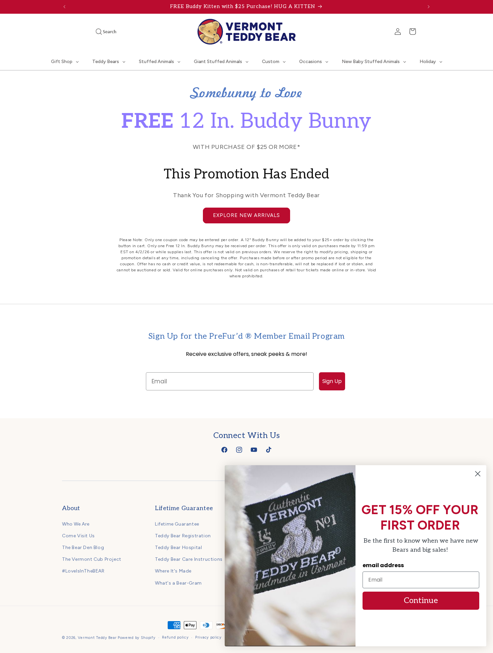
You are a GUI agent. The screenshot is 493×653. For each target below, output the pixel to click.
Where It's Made (173, 571)
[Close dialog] (478, 474)
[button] (97, 31)
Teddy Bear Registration (183, 536)
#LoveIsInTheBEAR (83, 571)
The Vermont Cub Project (91, 559)
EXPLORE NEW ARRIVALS (246, 215)
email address (383, 565)
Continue (421, 600)
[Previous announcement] (64, 6)
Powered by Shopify (137, 638)
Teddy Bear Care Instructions (189, 559)
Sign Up (332, 381)
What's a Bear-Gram (178, 583)
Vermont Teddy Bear (97, 638)
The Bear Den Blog (83, 547)
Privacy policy (208, 637)
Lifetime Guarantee (177, 524)
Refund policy (175, 637)
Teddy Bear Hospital (178, 547)
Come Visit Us (78, 536)
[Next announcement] (428, 6)
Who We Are (76, 524)
